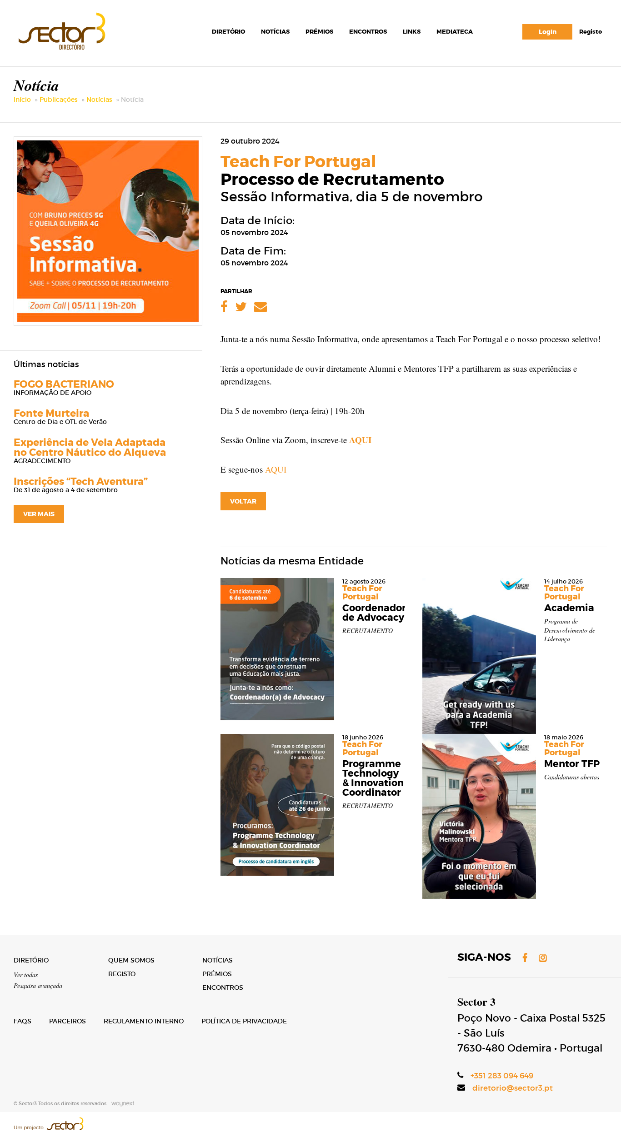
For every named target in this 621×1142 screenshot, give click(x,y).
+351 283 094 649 (502, 1076)
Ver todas (26, 974)
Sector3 (61, 29)
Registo (590, 31)
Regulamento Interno (144, 1021)
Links (412, 31)
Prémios (319, 31)
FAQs (22, 1021)
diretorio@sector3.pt (512, 1088)
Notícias (275, 31)
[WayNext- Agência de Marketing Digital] (121, 1103)
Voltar (243, 501)
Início (22, 99)
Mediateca (454, 31)
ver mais (39, 514)
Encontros (368, 31)
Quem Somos (131, 960)
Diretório (228, 31)
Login (547, 32)
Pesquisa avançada (38, 985)
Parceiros (67, 1021)
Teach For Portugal (298, 161)
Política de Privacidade (244, 1021)
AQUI (360, 440)
